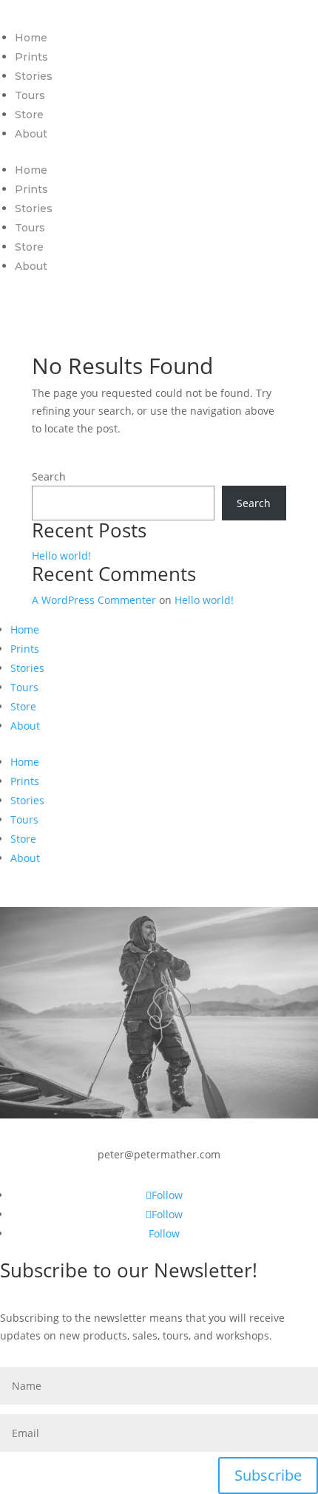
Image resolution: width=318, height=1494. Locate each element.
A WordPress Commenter (94, 600)
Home (31, 37)
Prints (31, 57)
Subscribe (268, 1475)
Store (29, 114)
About (31, 133)
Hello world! (61, 556)
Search (49, 476)
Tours (30, 95)
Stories (34, 76)
